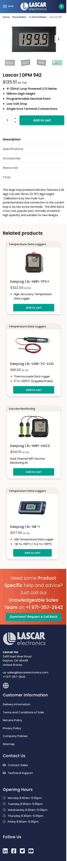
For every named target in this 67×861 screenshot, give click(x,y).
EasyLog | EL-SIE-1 (25, 526)
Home (6, 17)
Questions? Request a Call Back (33, 617)
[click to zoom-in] (33, 39)
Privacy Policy (12, 728)
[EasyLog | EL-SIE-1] (32, 508)
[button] (15, 118)
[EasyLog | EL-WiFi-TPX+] (33, 262)
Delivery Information (16, 704)
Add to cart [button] (34, 307)
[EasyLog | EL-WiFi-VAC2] (33, 427)
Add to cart (42, 120)
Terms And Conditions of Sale (23, 712)
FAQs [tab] (6, 177)
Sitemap (9, 744)
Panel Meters (19, 17)
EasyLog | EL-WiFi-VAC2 (30, 445)
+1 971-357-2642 (44, 607)
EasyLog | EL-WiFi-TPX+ (29, 281)
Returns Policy (12, 720)
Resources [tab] (10, 168)
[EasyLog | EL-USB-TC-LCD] (33, 344)
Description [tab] (11, 139)
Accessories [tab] (11, 158)
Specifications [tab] (13, 149)
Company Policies (15, 736)
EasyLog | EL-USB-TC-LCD (32, 363)
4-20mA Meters (38, 17)
